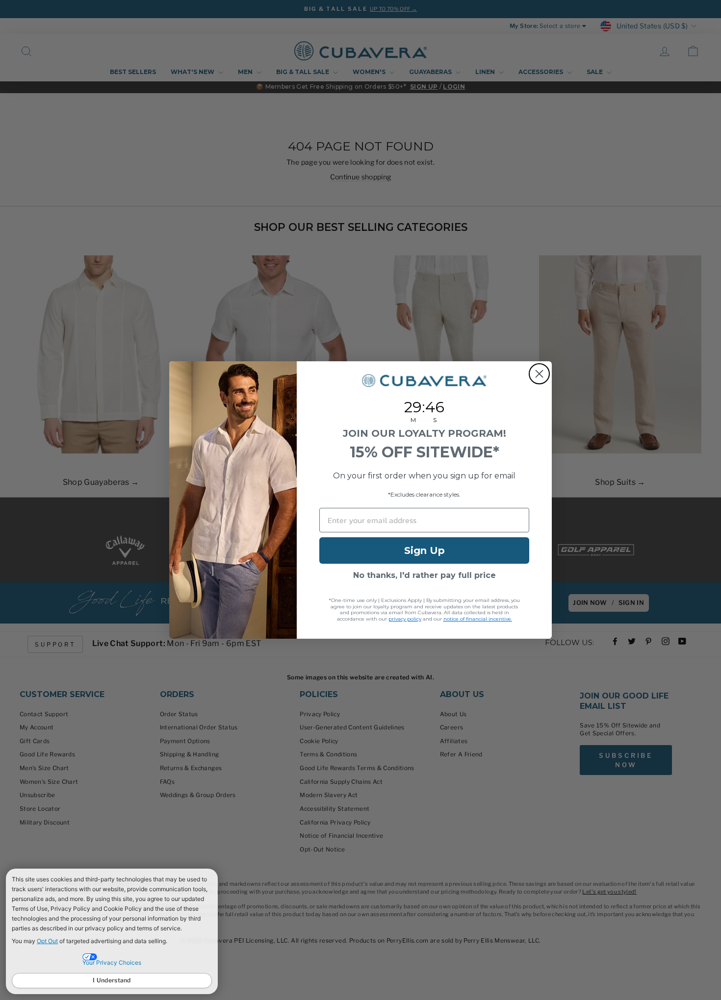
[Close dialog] (539, 373)
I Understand (112, 980)
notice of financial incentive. (477, 619)
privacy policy (404, 619)
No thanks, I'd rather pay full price (424, 575)
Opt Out (47, 941)
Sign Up (424, 550)
